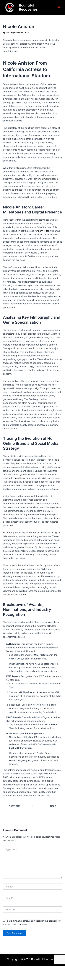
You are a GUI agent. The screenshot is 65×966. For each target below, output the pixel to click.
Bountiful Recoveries (28, 7)
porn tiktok (43, 231)
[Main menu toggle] (59, 7)
